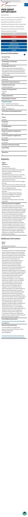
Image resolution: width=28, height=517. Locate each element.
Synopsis (14, 41)
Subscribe (14, 37)
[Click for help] (24, 55)
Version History (14, 44)
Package (14, 50)
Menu (26, 4)
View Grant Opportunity (8, 10)
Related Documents (14, 47)
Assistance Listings (7, 101)
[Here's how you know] (14, 1)
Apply (14, 33)
